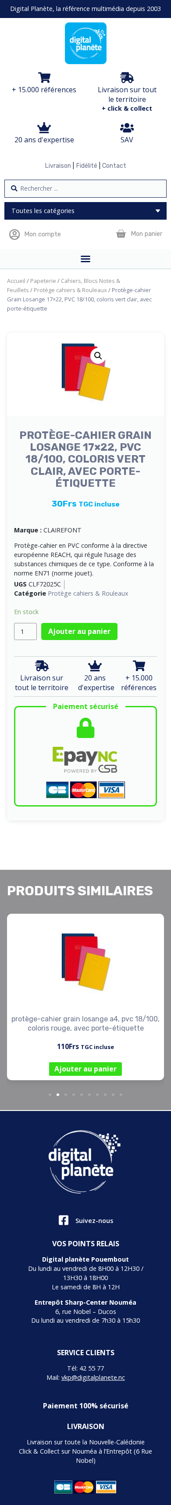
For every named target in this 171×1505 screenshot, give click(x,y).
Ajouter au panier (79, 631)
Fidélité (86, 166)
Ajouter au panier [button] (85, 1069)
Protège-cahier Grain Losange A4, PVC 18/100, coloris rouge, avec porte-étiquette (85, 1023)
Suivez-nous (94, 1220)
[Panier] (120, 233)
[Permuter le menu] (85, 258)
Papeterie (43, 281)
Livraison (58, 166)
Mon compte (42, 234)
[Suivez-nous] (63, 1220)
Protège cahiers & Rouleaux (70, 290)
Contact (114, 166)
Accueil (16, 281)
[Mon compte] (14, 234)
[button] (98, 356)
